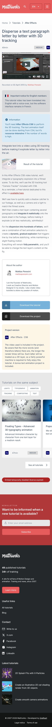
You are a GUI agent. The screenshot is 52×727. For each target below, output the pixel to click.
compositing (22, 393)
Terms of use (32, 723)
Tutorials (16, 23)
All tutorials (7, 607)
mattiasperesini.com (23, 274)
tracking (8, 393)
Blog (4, 612)
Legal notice (20, 723)
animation (34, 388)
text (35, 393)
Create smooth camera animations (31, 699)
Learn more (10, 590)
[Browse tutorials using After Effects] (48, 47)
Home (5, 23)
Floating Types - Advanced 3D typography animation (19, 428)
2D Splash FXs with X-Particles (29, 673)
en (33, 6)
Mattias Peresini (34, 85)
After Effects (31, 23)
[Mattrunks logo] (11, 6)
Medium (39, 47)
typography (20, 388)
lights (7, 388)
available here (17, 193)
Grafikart (43, 718)
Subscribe (26, 532)
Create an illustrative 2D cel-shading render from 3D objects (32, 686)
